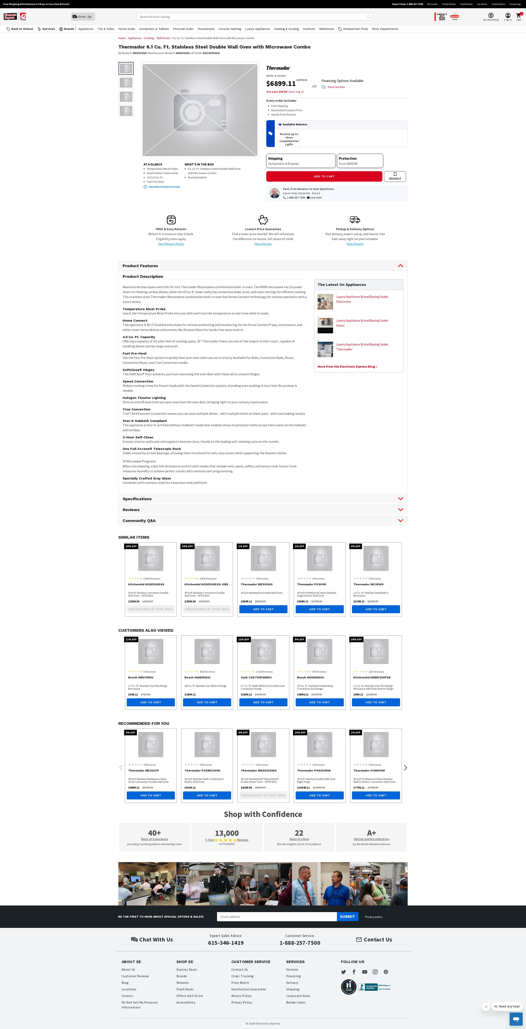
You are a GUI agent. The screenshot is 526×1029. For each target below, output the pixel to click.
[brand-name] (278, 68)
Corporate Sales (298, 996)
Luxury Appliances (257, 28)
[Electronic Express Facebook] (356, 972)
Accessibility (185, 1002)
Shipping (293, 989)
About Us (128, 969)
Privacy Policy (241, 1002)
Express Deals (186, 969)
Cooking (149, 38)
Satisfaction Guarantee (248, 989)
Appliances (85, 28)
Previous (120, 767)
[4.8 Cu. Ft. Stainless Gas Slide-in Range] (207, 651)
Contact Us (239, 969)
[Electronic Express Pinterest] (388, 972)
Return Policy (241, 996)
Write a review (276, 75)
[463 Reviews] (192, 671)
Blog (125, 982)
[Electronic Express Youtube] (367, 972)
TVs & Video (105, 28)
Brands (69, 28)
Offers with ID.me (189, 996)
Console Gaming (230, 28)
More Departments (385, 28)
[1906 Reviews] (135, 578)
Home (122, 38)
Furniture (309, 28)
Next (404, 767)
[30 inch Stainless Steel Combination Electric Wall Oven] (207, 744)
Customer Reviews (135, 976)
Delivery (292, 982)
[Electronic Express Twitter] (346, 972)
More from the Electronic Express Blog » (347, 366)
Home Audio (126, 28)
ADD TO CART (324, 176)
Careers (127, 996)
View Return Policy (171, 244)
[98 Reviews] (304, 671)
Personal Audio (183, 28)
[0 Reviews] (248, 578)
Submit (347, 916)
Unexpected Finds (355, 28)
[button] (126, 68)
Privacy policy (373, 917)
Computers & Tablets (154, 28)
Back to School (22, 28)
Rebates (182, 982)
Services (48, 28)
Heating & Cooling (286, 28)
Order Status (498, 4)
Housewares (206, 28)
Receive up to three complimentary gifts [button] (289, 139)
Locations (482, 4)
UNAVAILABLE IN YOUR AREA (151, 609)
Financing (515, 4)
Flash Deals (466, 4)
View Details (263, 244)
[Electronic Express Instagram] (378, 972)
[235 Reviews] (360, 671)
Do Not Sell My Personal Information (140, 1004)
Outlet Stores (449, 4)
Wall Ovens (163, 38)
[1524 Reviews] (248, 671)
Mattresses (326, 28)
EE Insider (432, 4)
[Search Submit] (369, 16)
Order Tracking (242, 976)
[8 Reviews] (135, 671)
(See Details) (61, 4)
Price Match (240, 982)
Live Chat (316, 197)
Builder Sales (296, 1002)
